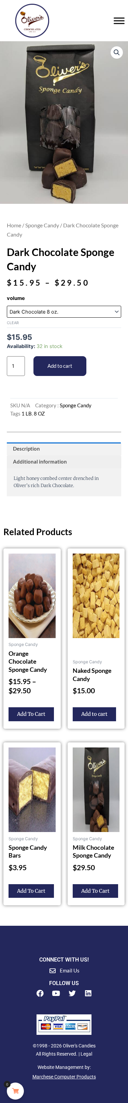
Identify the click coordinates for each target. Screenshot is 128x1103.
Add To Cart (31, 714)
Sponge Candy (42, 225)
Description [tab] (26, 449)
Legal (86, 1054)
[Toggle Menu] (119, 20)
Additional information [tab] (40, 462)
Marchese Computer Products (64, 1076)
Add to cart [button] (94, 714)
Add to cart (59, 366)
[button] (117, 52)
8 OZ (39, 413)
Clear (13, 322)
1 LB (27, 413)
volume (16, 298)
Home (14, 225)
